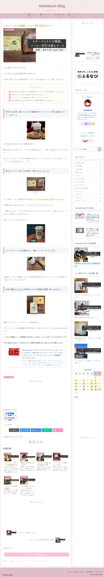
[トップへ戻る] (101, 574)
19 (84, 386)
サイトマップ (98, 572)
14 (92, 383)
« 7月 (76, 397)
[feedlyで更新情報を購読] (37, 441)
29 (95, 389)
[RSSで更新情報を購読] (41, 441)
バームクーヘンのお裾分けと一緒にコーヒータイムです (30, 97)
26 (84, 389)
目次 (34, 87)
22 (95, 386)
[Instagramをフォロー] (34, 441)
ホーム (69, 572)
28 (92, 389)
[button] (58, 430)
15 (95, 383)
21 (92, 386)
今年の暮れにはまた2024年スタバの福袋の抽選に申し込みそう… (33, 100)
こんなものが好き (9, 377)
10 (76, 383)
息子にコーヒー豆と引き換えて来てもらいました (28, 94)
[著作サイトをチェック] (30, 441)
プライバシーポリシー (78, 572)
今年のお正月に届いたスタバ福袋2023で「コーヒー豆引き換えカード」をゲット (38, 92)
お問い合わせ (89, 572)
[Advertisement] (35, 394)
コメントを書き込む (37, 554)
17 (76, 386)
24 (76, 389)
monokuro (87, 110)
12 (84, 383)
